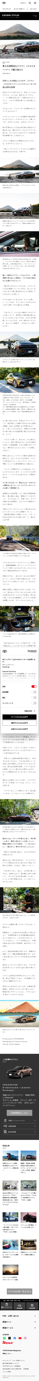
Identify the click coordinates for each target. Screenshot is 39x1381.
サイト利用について (18, 1360)
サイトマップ (7, 1360)
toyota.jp (6, 667)
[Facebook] (14, 1338)
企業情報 (26, 1369)
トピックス (33, 9)
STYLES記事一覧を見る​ (19, 1291)
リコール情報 (7, 1371)
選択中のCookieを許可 (19, 723)
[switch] (34, 692)
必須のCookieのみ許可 (19, 729)
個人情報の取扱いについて (11, 1363)
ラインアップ (6, 9)
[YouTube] (20, 1338)
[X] (9, 1338)
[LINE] (4, 1338)
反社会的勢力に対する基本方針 (12, 1369)
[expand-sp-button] (35, 16)
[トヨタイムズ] (8, 1342)
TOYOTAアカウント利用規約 (11, 1366)
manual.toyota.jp (9, 671)
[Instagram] (25, 1338)
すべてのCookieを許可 (19, 717)
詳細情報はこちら (19, 1113)
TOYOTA (4, 3)
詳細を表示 (28, 711)
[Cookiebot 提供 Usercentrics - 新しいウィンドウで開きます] (27, 651)
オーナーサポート (19, 9)
